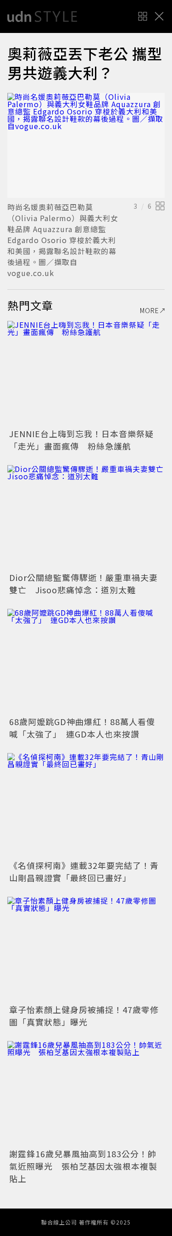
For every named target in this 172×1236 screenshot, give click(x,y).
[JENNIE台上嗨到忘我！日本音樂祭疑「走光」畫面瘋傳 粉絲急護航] (86, 373)
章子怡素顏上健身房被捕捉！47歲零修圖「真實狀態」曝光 (84, 1015)
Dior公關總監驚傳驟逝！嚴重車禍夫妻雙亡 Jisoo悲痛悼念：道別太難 (83, 583)
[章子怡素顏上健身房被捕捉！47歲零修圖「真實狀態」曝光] (86, 949)
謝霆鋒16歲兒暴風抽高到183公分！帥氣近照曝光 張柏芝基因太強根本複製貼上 (83, 1166)
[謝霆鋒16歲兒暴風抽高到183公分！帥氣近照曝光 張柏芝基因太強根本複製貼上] (86, 1093)
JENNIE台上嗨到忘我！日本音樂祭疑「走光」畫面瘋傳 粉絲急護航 (81, 440)
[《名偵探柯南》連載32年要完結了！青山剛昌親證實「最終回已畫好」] (86, 805)
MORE (149, 310)
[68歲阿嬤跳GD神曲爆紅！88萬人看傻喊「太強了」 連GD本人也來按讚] (86, 661)
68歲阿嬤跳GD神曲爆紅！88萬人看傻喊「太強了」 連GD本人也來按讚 (82, 728)
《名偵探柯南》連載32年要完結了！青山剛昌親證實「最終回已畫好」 (84, 871)
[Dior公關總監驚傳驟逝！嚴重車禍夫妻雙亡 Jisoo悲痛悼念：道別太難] (86, 517)
